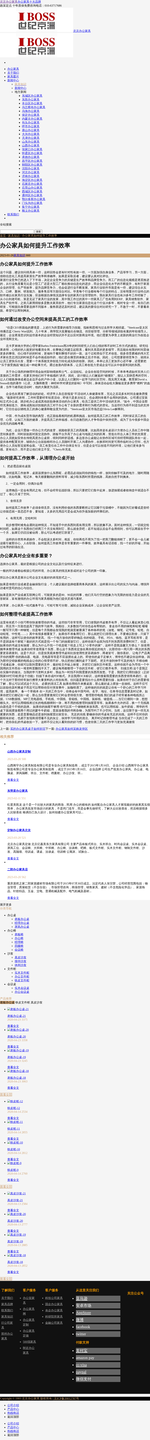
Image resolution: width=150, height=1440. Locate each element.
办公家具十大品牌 (29, 1)
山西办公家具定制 (19, 751)
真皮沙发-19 (15, 1241)
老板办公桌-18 (16, 1077)
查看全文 (13, 779)
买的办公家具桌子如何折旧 (27, 728)
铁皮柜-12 (13, 1108)
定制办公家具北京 (19, 830)
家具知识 (14, 235)
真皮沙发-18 (15, 1262)
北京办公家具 (9, 1)
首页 (3, 235)
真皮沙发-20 (15, 1220)
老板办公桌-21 (16, 1015)
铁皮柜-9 (12, 1169)
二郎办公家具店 (17, 869)
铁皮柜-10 (13, 1149)
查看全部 (6, 1094)
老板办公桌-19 (16, 1057)
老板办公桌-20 (16, 1036)
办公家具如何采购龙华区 (72, 728)
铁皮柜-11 (13, 1128)
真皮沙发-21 (15, 1200)
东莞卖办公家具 (17, 790)
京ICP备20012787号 (66, 1398)
